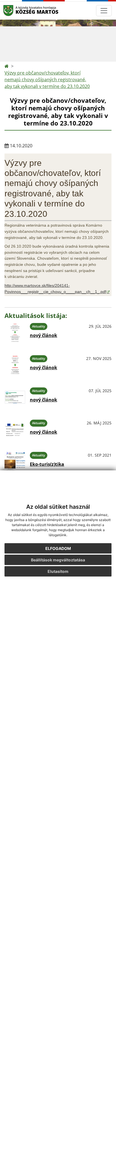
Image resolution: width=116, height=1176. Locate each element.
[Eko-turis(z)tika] (15, 461)
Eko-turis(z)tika (47, 464)
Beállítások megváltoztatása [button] (58, 559)
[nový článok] (15, 332)
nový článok (43, 335)
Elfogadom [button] (58, 548)
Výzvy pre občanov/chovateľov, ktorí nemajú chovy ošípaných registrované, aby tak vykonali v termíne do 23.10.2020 (47, 79)
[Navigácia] (104, 10)
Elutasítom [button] (58, 571)
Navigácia (16, 10)
